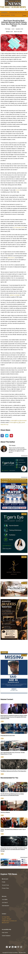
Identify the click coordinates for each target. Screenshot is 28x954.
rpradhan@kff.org (14, 420)
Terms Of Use (5, 885)
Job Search (5, 902)
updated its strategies (14, 295)
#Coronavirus (11, 257)
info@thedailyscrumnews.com (9, 920)
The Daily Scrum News (13, 7)
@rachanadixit (23, 420)
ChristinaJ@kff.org (13, 422)
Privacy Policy (5, 888)
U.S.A (13, 29)
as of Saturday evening (19, 227)
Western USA (9, 31)
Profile (3, 882)
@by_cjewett (22, 422)
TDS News (12, 445)
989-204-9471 (5, 922)
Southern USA (19, 29)
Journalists (4, 899)
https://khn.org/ (4, 424)
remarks (18, 190)
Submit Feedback (6, 935)
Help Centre (5, 932)
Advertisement (5, 905)
